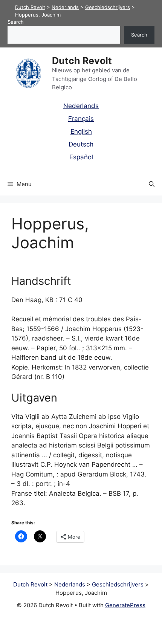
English (81, 131)
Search (16, 22)
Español (81, 157)
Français (81, 118)
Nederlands (81, 106)
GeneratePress (125, 605)
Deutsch (81, 144)
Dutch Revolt (82, 60)
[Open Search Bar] (151, 184)
